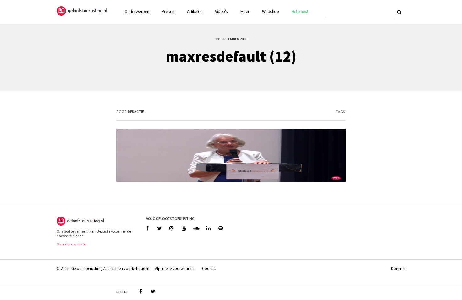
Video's (221, 11)
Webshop (270, 11)
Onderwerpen (136, 11)
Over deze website (71, 244)
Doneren (398, 268)
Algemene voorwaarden (175, 268)
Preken (168, 11)
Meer (245, 11)
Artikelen (195, 11)
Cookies (209, 268)
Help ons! (299, 11)
